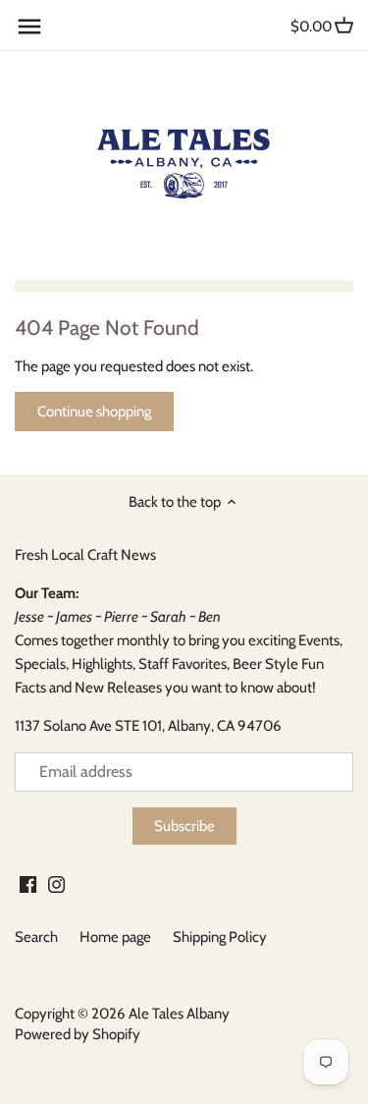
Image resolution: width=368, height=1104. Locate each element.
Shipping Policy (220, 937)
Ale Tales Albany (179, 1013)
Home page (115, 937)
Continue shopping (94, 411)
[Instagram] (56, 883)
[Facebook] (28, 883)
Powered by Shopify (77, 1034)
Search (36, 937)
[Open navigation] (29, 26)
